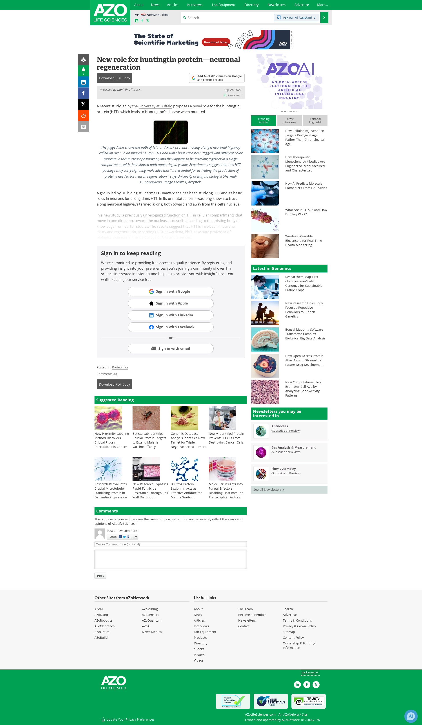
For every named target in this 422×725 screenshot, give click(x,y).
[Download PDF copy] (83, 59)
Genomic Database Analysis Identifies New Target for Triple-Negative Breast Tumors (188, 440)
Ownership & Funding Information (299, 645)
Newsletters (247, 620)
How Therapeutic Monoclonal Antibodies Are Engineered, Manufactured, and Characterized (305, 163)
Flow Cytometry (283, 469)
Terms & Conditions (297, 620)
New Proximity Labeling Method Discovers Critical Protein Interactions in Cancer (112, 440)
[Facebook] (83, 93)
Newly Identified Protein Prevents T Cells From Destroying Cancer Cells (226, 437)
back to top (309, 672)
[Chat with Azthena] (411, 716)
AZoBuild (101, 637)
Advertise (290, 615)
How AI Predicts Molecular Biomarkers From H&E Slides (306, 185)
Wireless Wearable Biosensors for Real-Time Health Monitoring (303, 240)
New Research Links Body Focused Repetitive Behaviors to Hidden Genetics (304, 309)
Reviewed (234, 95)
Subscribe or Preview (286, 431)
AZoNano (101, 615)
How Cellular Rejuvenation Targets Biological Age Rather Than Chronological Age (305, 137)
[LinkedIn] (83, 82)
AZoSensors (150, 615)
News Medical (152, 632)
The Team (245, 609)
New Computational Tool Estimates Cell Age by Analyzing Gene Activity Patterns (303, 388)
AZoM (99, 609)
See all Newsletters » (268, 489)
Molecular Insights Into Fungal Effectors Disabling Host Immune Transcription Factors (226, 490)
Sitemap (289, 632)
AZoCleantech (105, 626)
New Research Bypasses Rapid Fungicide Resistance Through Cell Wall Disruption (150, 490)
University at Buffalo (155, 106)
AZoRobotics (104, 620)
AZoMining (150, 609)
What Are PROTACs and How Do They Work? (306, 212)
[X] (83, 104)
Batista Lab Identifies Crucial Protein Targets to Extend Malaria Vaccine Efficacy (149, 440)
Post (100, 576)
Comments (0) (107, 374)
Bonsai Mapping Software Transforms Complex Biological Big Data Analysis (305, 333)
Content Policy (293, 637)
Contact (243, 626)
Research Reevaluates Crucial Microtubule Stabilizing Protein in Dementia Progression (111, 490)
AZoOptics (102, 632)
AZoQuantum (152, 620)
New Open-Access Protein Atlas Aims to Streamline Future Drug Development (304, 360)
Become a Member (252, 615)
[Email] (83, 126)
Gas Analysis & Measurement (293, 447)
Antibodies (279, 426)
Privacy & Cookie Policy (299, 626)
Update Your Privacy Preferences (130, 719)
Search (288, 609)
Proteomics (120, 367)
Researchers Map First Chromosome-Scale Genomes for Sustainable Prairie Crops (303, 283)
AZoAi (146, 626)
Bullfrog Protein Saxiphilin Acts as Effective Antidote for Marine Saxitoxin (186, 490)
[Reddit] (83, 115)
